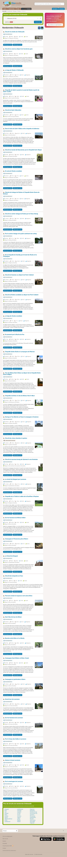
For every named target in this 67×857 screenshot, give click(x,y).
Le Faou (19, 813)
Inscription (55, 9)
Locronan (19, 816)
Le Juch (18, 814)
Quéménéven (33, 817)
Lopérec (19, 817)
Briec (6, 810)
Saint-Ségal (32, 821)
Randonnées (12, 9)
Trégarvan (32, 822)
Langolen (19, 811)
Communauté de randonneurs (9, 850)
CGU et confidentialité (7, 836)
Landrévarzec (20, 809)
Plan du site (5, 838)
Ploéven (19, 821)
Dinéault (6, 813)
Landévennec (7, 821)
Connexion (61, 9)
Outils (4, 9)
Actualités (5, 843)
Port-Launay (32, 816)
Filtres (9, 22)
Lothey (18, 818)
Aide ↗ (18, 9)
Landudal (19, 810)
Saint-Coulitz (32, 820)
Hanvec (6, 817)
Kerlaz (6, 820)
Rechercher (37, 22)
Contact (4, 848)
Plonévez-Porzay (33, 811)
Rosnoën (32, 818)
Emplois (4, 841)
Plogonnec (32, 809)
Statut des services (29, 854)
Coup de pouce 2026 (7, 845)
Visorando (4, 11)
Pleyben (19, 820)
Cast (5, 811)
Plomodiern (32, 810)
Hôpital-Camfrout (8, 818)
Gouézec (6, 816)
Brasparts (7, 809)
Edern (6, 814)
